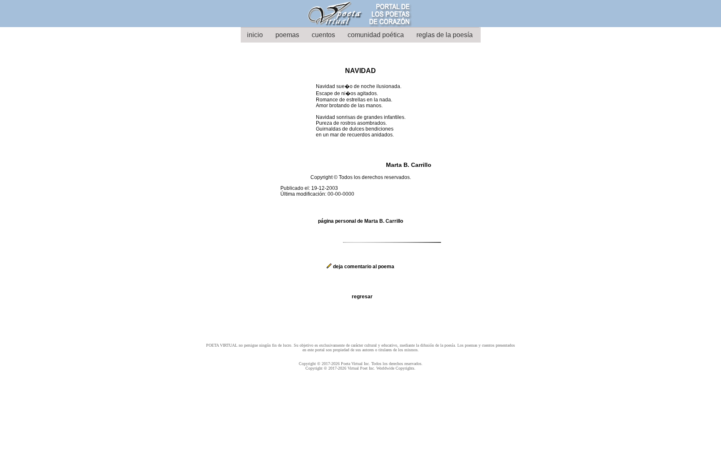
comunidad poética (376, 34)
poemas (287, 34)
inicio (255, 34)
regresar (362, 297)
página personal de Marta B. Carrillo (360, 221)
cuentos (323, 34)
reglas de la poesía (444, 34)
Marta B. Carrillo (408, 164)
